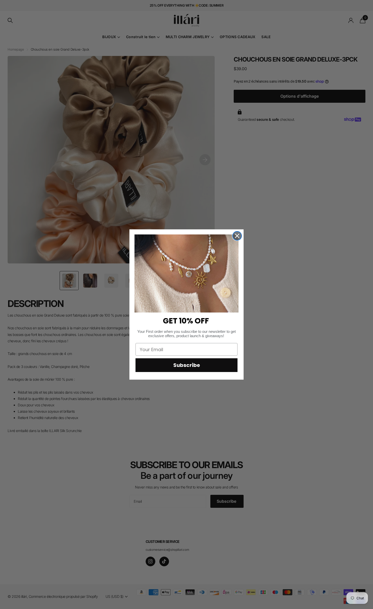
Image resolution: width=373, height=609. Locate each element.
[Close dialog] (237, 235)
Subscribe (186, 365)
